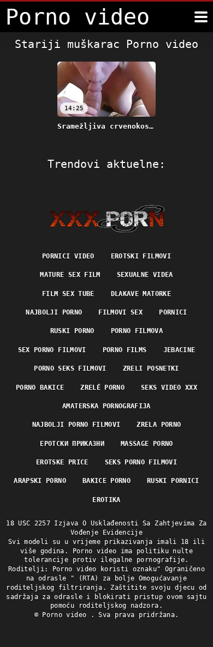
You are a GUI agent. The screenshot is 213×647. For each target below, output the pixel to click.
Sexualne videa (145, 275)
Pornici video (68, 256)
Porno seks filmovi (70, 368)
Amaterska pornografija (106, 406)
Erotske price (62, 462)
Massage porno (147, 444)
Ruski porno (72, 331)
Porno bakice (40, 387)
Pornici (173, 312)
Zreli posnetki (151, 368)
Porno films (125, 350)
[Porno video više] (201, 16)
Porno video (66, 615)
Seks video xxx (169, 387)
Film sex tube (68, 294)
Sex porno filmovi (52, 350)
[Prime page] (106, 218)
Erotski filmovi (141, 256)
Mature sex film (70, 275)
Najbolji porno (54, 312)
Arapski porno (40, 481)
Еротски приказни (72, 444)
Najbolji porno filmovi (76, 424)
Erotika (106, 500)
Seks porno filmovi (141, 462)
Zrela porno (159, 424)
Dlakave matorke (141, 294)
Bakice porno (106, 481)
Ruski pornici (173, 481)
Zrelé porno (102, 387)
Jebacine (179, 350)
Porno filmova (137, 331)
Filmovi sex (120, 312)
